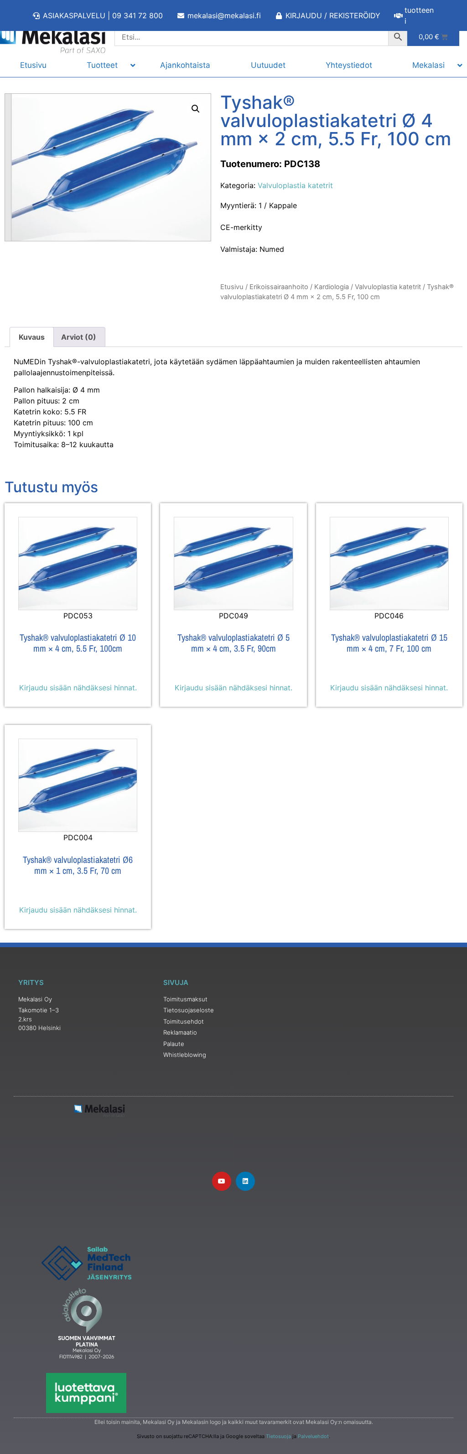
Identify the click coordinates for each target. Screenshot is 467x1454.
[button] (195, 109)
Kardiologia (331, 287)
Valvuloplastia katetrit (295, 185)
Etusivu (232, 287)
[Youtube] (221, 1181)
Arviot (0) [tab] (78, 337)
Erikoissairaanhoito (278, 287)
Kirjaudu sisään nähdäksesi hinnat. (78, 687)
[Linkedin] (245, 1181)
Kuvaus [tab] (32, 337)
